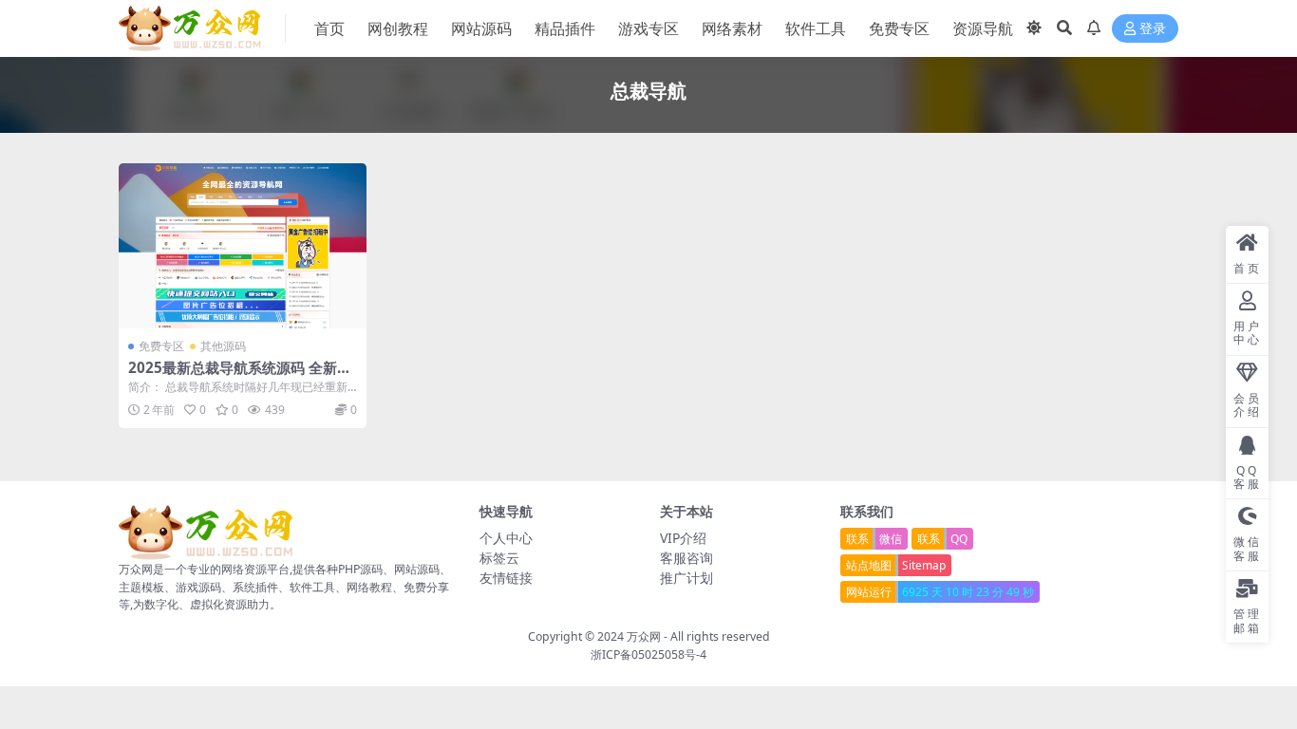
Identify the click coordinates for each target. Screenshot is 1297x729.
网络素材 (732, 28)
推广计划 (686, 578)
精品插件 (565, 28)
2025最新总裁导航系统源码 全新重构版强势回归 (239, 376)
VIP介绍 (683, 538)
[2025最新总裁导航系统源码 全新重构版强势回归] (243, 245)
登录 (1152, 29)
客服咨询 (686, 558)
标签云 (499, 558)
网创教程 (397, 28)
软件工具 (815, 28)
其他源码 (223, 346)
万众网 (644, 636)
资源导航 (982, 28)
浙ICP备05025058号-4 (648, 654)
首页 (329, 28)
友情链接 (506, 578)
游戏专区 (648, 28)
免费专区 (899, 28)
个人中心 (506, 538)
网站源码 (481, 28)
